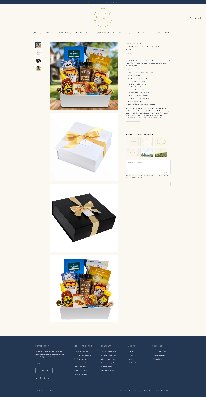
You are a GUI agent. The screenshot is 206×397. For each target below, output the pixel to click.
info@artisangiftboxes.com (128, 391)
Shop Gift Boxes (43, 33)
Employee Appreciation (109, 355)
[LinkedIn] (49, 378)
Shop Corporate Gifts (108, 351)
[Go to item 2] (38, 53)
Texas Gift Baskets (80, 374)
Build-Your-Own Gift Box (75, 33)
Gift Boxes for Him (80, 363)
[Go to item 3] (38, 61)
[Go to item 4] (38, 69)
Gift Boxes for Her (80, 359)
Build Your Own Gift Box (82, 355)
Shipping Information (160, 351)
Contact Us (165, 33)
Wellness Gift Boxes (81, 370)
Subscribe (44, 370)
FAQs (131, 355)
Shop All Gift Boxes (81, 351)
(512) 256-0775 (142, 391)
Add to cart (148, 184)
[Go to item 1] (38, 45)
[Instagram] (36, 378)
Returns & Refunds (159, 355)
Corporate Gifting (109, 33)
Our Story (132, 351)
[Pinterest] (44, 378)
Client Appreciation (108, 359)
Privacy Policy (157, 359)
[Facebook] (40, 378)
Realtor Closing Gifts (108, 363)
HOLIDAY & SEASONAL (139, 33)
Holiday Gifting (106, 367)
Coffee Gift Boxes (80, 367)
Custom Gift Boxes (107, 370)
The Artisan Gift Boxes (134, 43)
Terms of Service (158, 363)
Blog (130, 359)
